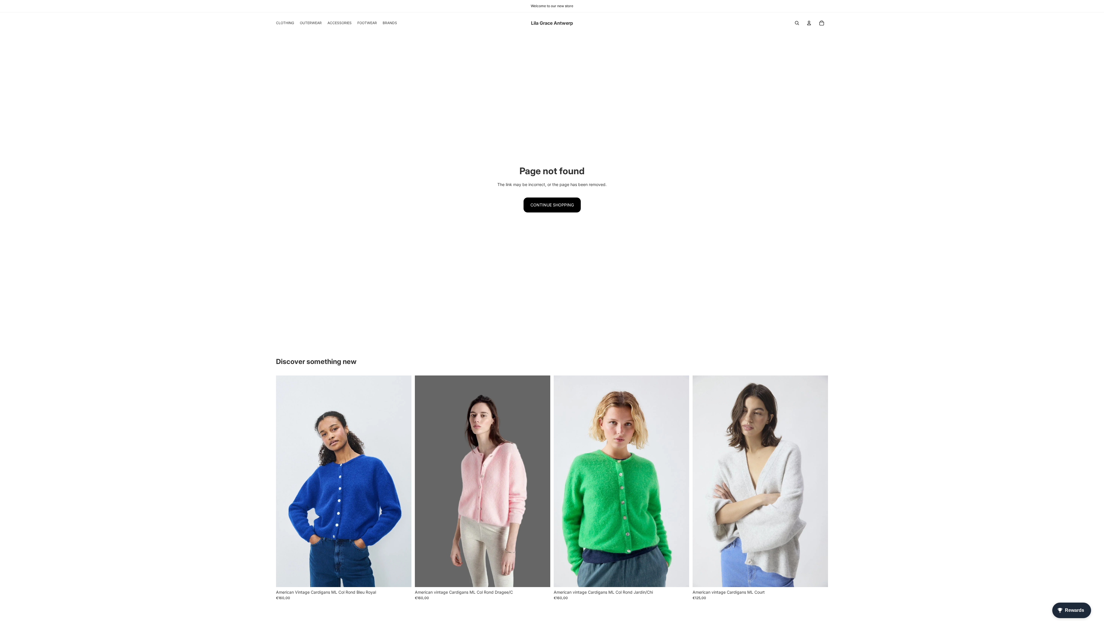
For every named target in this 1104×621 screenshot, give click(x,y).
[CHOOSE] (402, 578)
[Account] (809, 23)
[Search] (797, 23)
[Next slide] (819, 481)
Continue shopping (552, 204)
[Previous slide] (701, 481)
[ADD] (819, 578)
